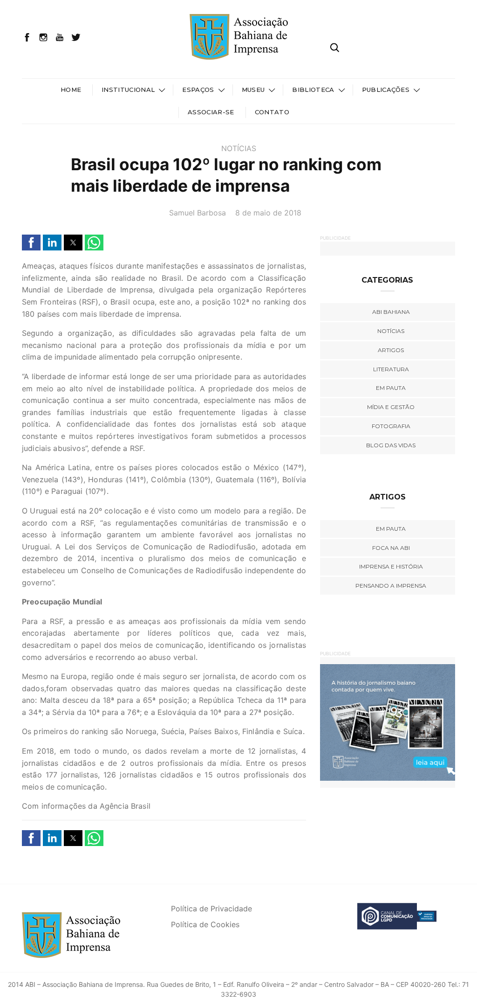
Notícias (238, 148)
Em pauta (391, 387)
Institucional (128, 89)
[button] (31, 242)
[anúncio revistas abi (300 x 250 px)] (376, 722)
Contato (272, 112)
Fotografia (391, 426)
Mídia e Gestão (391, 406)
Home (71, 89)
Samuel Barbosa (197, 212)
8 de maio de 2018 (268, 212)
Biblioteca (313, 89)
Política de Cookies (205, 924)
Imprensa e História (391, 566)
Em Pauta (391, 528)
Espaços (198, 89)
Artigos (391, 350)
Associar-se (211, 112)
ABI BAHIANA (391, 311)
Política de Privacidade (211, 908)
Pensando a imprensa (390, 585)
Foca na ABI (391, 547)
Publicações (386, 89)
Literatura (391, 369)
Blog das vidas (391, 445)
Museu (253, 89)
